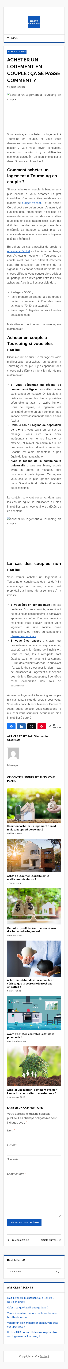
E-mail (12, 1145)
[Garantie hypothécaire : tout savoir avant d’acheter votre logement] (34, 923)
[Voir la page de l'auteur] (34, 754)
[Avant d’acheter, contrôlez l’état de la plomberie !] (34, 1029)
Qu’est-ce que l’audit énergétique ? (27, 1307)
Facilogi (44, 1356)
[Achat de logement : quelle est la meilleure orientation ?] (34, 871)
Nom (11, 1130)
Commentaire (16, 1174)
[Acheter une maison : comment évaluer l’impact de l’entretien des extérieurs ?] (34, 1085)
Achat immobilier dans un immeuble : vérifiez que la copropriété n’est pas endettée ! (30, 983)
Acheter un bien (17, 52)
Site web (12, 1159)
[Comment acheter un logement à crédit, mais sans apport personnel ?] (34, 821)
